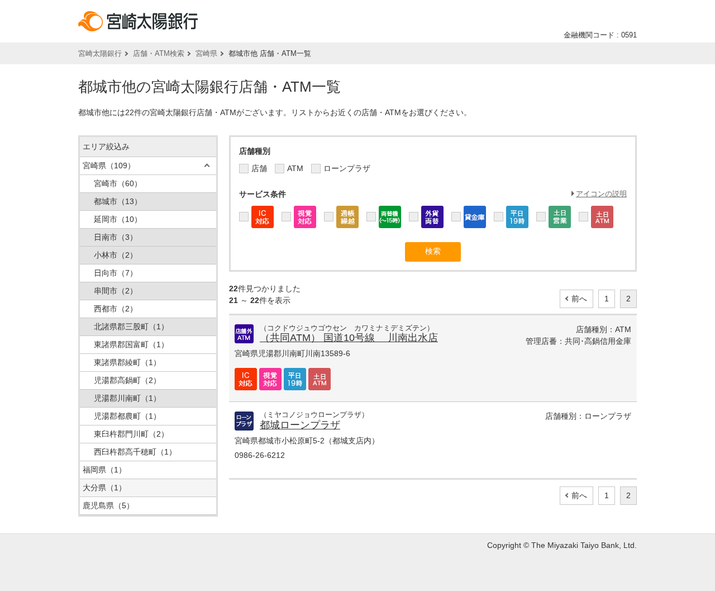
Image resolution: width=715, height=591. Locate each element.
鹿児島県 (108, 505)
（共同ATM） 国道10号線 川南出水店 (349, 337)
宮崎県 (206, 53)
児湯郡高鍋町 (127, 380)
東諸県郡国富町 (131, 344)
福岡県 (104, 469)
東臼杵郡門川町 (131, 433)
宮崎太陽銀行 (100, 53)
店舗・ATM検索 (158, 53)
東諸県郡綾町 (127, 362)
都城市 (118, 201)
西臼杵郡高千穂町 (135, 451)
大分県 (104, 487)
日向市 (115, 272)
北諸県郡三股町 (131, 326)
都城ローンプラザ (300, 425)
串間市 (115, 290)
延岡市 (118, 219)
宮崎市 (118, 183)
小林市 (115, 254)
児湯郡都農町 (127, 416)
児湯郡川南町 (127, 398)
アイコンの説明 (601, 194)
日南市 (115, 237)
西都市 (115, 308)
